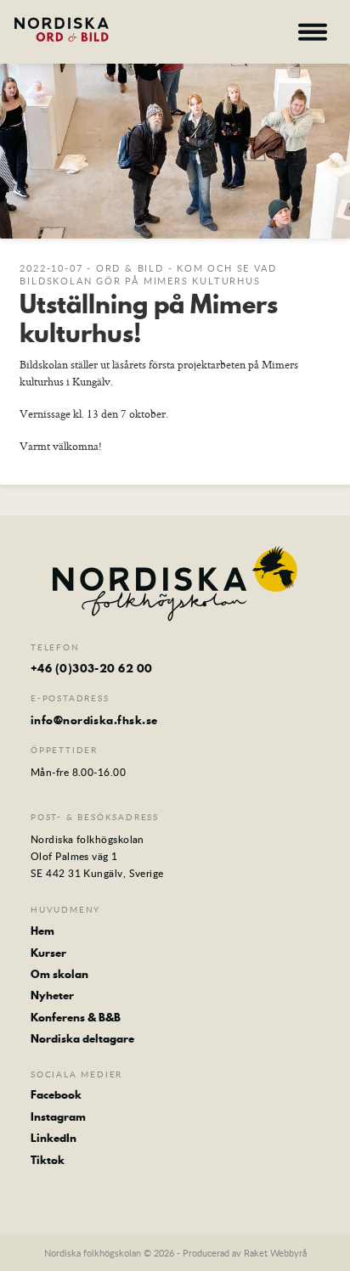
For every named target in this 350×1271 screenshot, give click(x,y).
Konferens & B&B (76, 1017)
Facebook (56, 1094)
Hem (42, 930)
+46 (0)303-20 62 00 (92, 668)
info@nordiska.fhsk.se (94, 720)
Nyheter (52, 995)
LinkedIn (53, 1137)
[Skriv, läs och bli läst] (77, 29)
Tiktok (48, 1160)
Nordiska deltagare (82, 1038)
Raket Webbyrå (275, 1252)
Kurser (48, 952)
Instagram (58, 1116)
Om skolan (59, 974)
